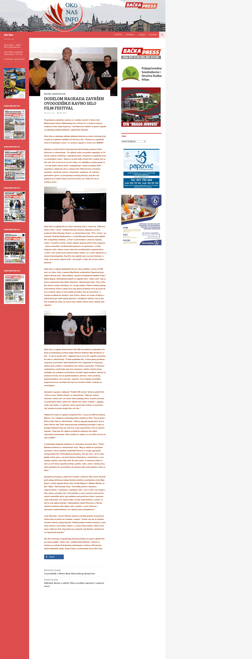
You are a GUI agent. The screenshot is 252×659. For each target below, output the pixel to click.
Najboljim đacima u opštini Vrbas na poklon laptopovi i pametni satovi (74, 583)
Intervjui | (130, 35)
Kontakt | (153, 35)
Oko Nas (8, 34)
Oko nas (62, 113)
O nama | (142, 35)
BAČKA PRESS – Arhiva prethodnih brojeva (12, 46)
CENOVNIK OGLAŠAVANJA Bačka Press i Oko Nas (13, 53)
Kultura (47, 94)
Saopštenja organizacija (14, 59)
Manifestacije (58, 94)
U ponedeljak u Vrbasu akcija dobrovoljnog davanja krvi (69, 572)
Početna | (118, 35)
